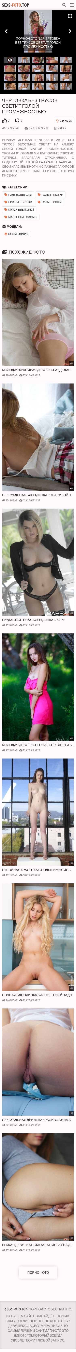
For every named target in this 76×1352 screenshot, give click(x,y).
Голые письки (52, 194)
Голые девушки (20, 194)
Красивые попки (21, 209)
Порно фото (38, 1272)
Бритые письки (20, 202)
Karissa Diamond (18, 234)
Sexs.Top (15, 5)
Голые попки (52, 202)
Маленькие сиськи (22, 217)
